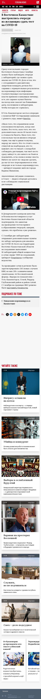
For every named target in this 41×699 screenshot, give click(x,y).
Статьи (13, 11)
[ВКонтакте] (11, 314)
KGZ (7, 7)
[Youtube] (30, 314)
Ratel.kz (26, 118)
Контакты (5, 691)
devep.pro (31, 696)
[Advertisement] (20, 341)
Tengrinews (16, 257)
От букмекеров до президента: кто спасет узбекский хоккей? (12, 645)
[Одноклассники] (14, 314)
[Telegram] (22, 314)
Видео (20, 11)
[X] (7, 314)
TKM (13, 7)
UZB (17, 7)
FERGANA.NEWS (20, 2)
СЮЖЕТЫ (35, 11)
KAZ (3, 7)
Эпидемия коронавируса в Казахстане (14, 33)
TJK (10, 7)
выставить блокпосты (17, 288)
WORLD (21, 7)
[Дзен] (18, 314)
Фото (27, 11)
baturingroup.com (12, 697)
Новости (5, 11)
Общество (18, 30)
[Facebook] (26, 314)
